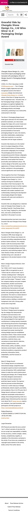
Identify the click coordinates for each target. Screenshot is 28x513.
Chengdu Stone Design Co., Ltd (10, 95)
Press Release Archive (16, 503)
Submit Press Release (14, 507)
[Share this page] (26, 14)
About (6, 503)
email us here (5, 418)
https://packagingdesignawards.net (12, 408)
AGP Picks (4, 2)
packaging (4, 93)
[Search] (18, 15)
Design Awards (16, 401)
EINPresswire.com (7, 86)
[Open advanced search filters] (21, 15)
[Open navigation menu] (2, 14)
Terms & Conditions (14, 510)
